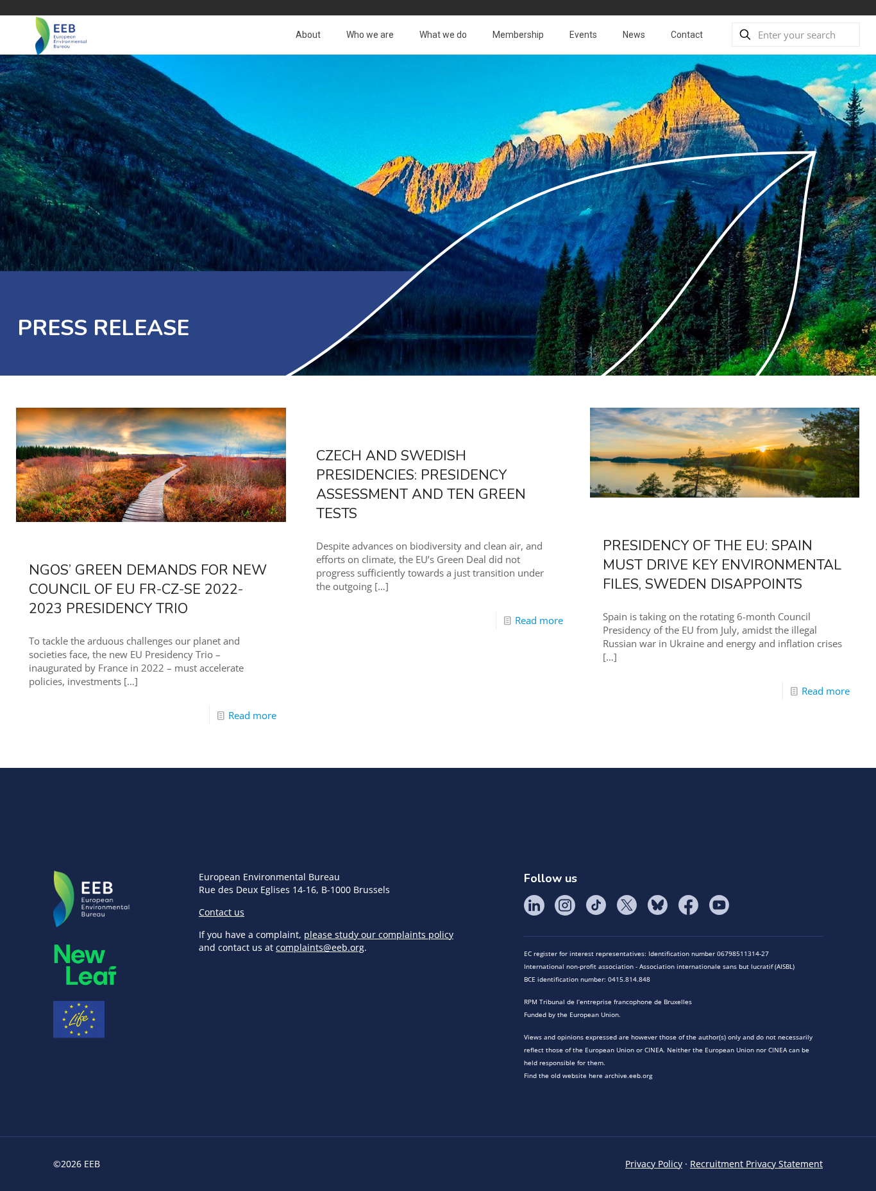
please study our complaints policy (378, 934)
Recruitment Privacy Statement (756, 1164)
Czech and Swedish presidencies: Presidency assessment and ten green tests (421, 484)
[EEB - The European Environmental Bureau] (61, 34)
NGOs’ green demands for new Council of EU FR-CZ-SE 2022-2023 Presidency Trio (148, 589)
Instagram (565, 905)
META (85, 965)
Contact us (221, 912)
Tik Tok (595, 905)
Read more (252, 715)
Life (79, 1019)
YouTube (719, 905)
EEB (91, 899)
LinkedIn (534, 905)
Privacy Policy (653, 1164)
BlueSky (657, 905)
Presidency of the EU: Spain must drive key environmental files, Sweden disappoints (722, 565)
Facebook (688, 905)
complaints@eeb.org (320, 947)
